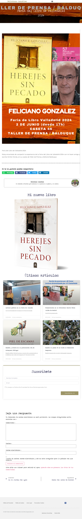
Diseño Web (57, 513)
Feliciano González (17, 1)
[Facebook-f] (65, 503)
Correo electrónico (13, 450)
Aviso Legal (29, 503)
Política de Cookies (19, 503)
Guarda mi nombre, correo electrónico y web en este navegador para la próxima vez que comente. (39, 459)
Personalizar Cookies (39, 503)
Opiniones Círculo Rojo (47, 513)
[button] (52, 1)
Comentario (10, 422)
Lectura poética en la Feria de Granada (19, 308)
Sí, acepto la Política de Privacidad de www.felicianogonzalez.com (26, 387)
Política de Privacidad (8, 503)
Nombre (9, 443)
